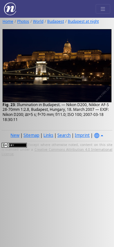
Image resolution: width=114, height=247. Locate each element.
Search (64, 135)
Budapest (55, 21)
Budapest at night (83, 21)
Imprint (82, 135)
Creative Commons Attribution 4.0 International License (57, 151)
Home (8, 21)
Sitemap (31, 135)
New (14, 135)
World (38, 21)
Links (48, 135)
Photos (23, 21)
